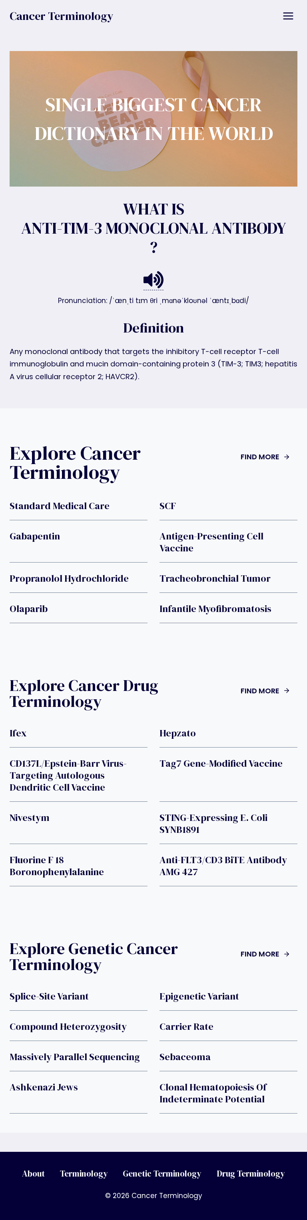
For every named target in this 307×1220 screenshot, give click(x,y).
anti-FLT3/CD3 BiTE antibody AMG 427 (223, 866)
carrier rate (186, 1027)
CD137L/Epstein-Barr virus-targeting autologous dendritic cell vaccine (68, 775)
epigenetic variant (199, 996)
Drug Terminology (251, 1173)
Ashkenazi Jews (44, 1087)
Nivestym (30, 818)
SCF (167, 506)
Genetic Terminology (162, 1173)
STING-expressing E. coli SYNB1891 (213, 824)
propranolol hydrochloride (69, 578)
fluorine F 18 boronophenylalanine (57, 866)
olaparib (29, 609)
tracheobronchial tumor (215, 578)
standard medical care (60, 506)
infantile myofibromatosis (215, 609)
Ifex (18, 733)
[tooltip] (153, 280)
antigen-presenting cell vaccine (211, 542)
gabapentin (35, 536)
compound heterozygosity (68, 1027)
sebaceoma (185, 1057)
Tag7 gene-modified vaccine (221, 763)
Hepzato (177, 733)
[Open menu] (288, 16)
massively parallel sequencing (75, 1057)
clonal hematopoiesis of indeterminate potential (213, 1093)
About (33, 1173)
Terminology (84, 1173)
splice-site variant (49, 996)
